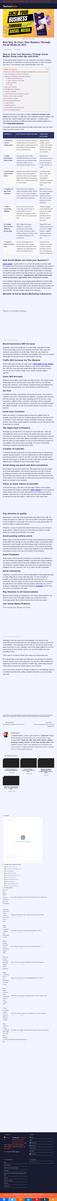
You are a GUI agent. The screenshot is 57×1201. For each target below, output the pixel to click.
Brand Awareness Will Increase (15, 78)
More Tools (32, 1151)
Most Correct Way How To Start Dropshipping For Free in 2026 (27, 978)
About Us (6, 1183)
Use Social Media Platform (13, 109)
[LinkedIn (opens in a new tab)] (10, 1)
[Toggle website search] (23, 13)
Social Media (17, 49)
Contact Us (6, 1186)
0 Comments (20, 898)
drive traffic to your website (43, 364)
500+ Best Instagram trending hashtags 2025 (11, 770)
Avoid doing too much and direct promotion (17, 93)
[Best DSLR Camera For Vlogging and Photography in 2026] (6, 931)
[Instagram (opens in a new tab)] (8, 1)
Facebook (39, 586)
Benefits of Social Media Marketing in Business (18, 76)
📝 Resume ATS (33, 1154)
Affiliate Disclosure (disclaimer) (18, 1)
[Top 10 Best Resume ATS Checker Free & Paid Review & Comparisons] (6, 897)
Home (5, 1162)
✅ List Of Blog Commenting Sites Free (13, 869)
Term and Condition (8, 1180)
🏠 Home (31, 1137)
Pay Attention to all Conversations (15, 107)
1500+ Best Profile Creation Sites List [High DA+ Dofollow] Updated (28, 1013)
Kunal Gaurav (8, 49)
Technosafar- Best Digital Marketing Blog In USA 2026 (39, 1)
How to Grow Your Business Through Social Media (26, 716)
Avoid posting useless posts (13, 100)
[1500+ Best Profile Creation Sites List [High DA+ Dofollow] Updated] (6, 1014)
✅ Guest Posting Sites (9, 871)
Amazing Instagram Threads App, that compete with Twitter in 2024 (46, 771)
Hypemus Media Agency (13, 1151)
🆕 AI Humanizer (33, 1142)
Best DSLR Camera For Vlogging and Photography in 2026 (26, 930)
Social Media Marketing (44, 716)
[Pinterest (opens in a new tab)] (6, 1)
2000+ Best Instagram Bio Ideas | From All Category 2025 (11, 788)
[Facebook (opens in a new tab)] (5, 1)
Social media (7, 264)
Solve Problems (10, 103)
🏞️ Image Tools (33, 1145)
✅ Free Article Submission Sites (11, 883)
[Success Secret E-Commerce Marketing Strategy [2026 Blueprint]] (6, 963)
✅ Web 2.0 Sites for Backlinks (11, 885)
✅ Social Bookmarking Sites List (11, 879)
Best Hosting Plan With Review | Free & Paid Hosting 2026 (26, 946)
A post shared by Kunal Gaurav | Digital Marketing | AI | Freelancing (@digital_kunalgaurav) (27, 861)
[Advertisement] (30, 304)
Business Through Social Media (35, 715)
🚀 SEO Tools (32, 1148)
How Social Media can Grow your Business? (17, 74)
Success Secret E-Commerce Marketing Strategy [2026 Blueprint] (27, 962)
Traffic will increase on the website (16, 80)
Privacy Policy (7, 1165)
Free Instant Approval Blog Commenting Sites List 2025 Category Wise (29, 995)
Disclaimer (26, 1)
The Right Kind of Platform (12, 89)
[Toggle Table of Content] (46, 69)
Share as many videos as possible (14, 96)
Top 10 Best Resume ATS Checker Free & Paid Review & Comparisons (29, 897)
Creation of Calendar (10, 91)
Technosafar (15, 1137)
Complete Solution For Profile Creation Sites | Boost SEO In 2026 (27, 914)
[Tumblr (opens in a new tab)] (12, 1)
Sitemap (5, 1177)
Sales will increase (12, 82)
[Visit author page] (6, 734)
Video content (35, 490)
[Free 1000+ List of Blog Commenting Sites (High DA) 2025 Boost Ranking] (6, 1031)
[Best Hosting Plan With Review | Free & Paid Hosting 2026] (6, 947)
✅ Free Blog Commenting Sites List (12, 875)
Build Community (10, 105)
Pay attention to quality (11, 98)
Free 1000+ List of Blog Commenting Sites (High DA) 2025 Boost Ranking (30, 1030)
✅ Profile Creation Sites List (10, 866)
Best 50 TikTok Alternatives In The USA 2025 (28, 770)
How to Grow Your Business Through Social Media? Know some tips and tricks (26, 72)
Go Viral (10, 84)
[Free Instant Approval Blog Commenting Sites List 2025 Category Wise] (6, 996)
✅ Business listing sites (9, 881)
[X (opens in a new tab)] (3, 1)
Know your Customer (11, 87)
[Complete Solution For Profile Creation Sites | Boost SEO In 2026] (6, 915)
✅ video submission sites (10, 877)
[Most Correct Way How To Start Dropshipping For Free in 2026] (6, 978)
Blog (30, 1140)
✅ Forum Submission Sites (10, 873)
